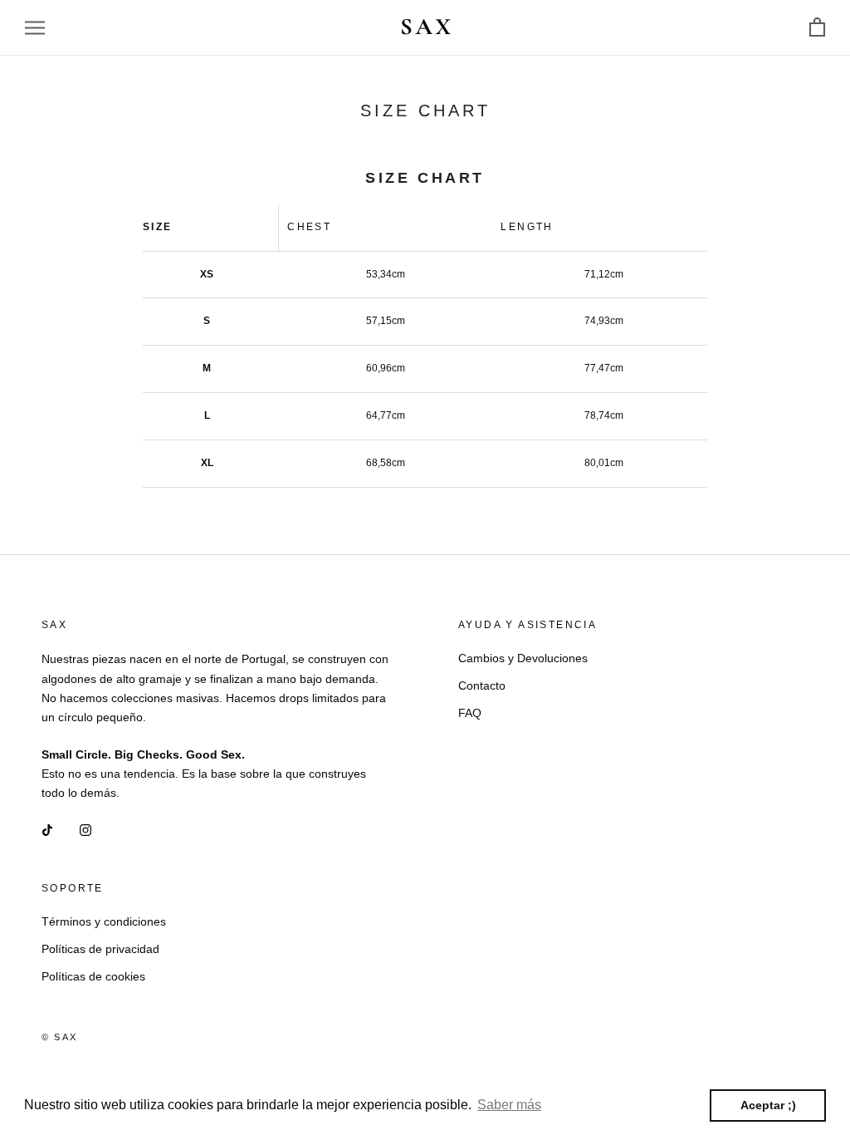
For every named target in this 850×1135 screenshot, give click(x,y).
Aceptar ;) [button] (768, 1105)
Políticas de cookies (93, 976)
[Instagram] (85, 829)
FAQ (469, 713)
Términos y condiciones (104, 921)
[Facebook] (47, 829)
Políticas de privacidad (100, 949)
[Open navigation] (35, 28)
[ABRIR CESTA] (817, 27)
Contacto (482, 685)
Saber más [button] (509, 1105)
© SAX (59, 1037)
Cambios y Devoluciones (523, 658)
